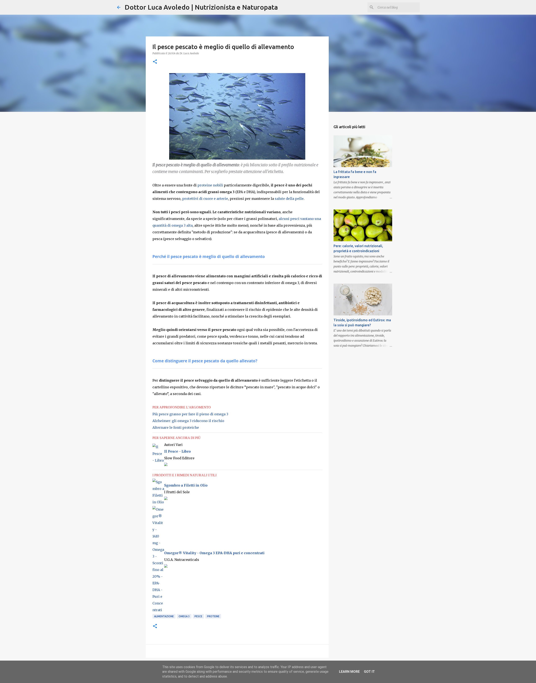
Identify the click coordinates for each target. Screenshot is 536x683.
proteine (213, 616)
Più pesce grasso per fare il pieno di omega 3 (190, 414)
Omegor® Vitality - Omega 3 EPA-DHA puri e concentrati (214, 553)
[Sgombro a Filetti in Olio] (158, 502)
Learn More (349, 672)
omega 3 (184, 616)
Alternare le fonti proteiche (175, 427)
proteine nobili (210, 185)
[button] (154, 62)
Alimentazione (164, 616)
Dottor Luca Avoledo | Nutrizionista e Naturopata (201, 7)
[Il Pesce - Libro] (158, 460)
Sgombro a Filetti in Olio (185, 485)
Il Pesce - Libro (177, 451)
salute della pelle (289, 198)
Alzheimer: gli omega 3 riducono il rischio (188, 421)
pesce (198, 616)
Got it (369, 672)
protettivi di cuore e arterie (205, 198)
